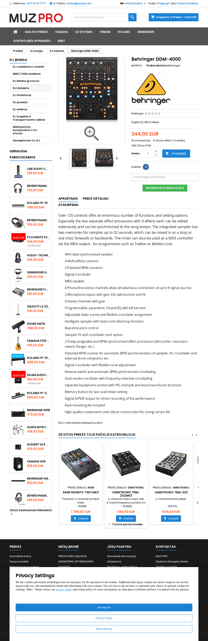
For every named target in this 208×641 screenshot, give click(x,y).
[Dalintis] (146, 167)
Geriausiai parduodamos (22, 154)
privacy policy (64, 589)
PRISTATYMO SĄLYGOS (72, 556)
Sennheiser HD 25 (38, 272)
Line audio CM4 (38, 168)
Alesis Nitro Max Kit (38, 427)
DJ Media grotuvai (26, 81)
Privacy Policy (104, 618)
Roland (124, 32)
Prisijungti (163, 3)
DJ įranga (18, 59)
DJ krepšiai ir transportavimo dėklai (29, 118)
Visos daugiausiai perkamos (31, 512)
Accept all (104, 607)
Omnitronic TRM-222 (171, 492)
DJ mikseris (21, 88)
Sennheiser (146, 32)
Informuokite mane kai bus (165, 188)
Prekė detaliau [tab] (95, 198)
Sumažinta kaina (20, 556)
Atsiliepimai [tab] (68, 204)
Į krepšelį (175, 153)
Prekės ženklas (156, 65)
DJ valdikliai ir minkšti (28, 67)
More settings (104, 629)
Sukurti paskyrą (188, 3)
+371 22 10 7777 (36, 3)
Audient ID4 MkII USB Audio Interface (38, 444)
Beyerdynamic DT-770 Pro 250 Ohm (38, 220)
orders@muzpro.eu (78, 3)
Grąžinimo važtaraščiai (122, 567)
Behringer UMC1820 (38, 478)
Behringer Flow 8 (38, 289)
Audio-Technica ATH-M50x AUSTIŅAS (38, 255)
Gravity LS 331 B (38, 306)
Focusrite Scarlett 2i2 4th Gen (38, 237)
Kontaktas (166, 546)
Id (132, 65)
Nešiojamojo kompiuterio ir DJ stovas (25, 130)
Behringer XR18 (38, 410)
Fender (105, 32)
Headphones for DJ (26, 140)
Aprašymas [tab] (68, 198)
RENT (61, 41)
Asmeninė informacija (121, 556)
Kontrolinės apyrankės (31, 41)
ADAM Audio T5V (38, 375)
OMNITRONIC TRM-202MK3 (126, 494)
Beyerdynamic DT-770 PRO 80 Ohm (38, 185)
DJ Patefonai (22, 95)
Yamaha (61, 32)
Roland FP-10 (37, 203)
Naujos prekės (19, 561)
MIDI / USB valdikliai (27, 74)
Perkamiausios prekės (24, 567)
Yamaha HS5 (36, 461)
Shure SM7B (36, 323)
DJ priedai (20, 102)
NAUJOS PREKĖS (36, 32)
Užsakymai (114, 561)
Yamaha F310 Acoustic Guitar (38, 340)
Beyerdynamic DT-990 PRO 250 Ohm (38, 495)
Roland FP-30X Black (38, 393)
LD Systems (83, 32)
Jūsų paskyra (119, 546)
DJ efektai (20, 109)
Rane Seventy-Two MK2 (81, 492)
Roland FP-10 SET (38, 357)
